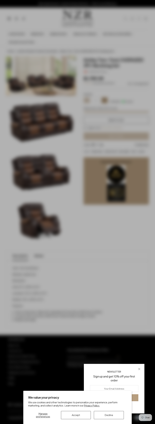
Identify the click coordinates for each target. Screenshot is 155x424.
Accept (76, 415)
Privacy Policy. (92, 405)
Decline (109, 415)
